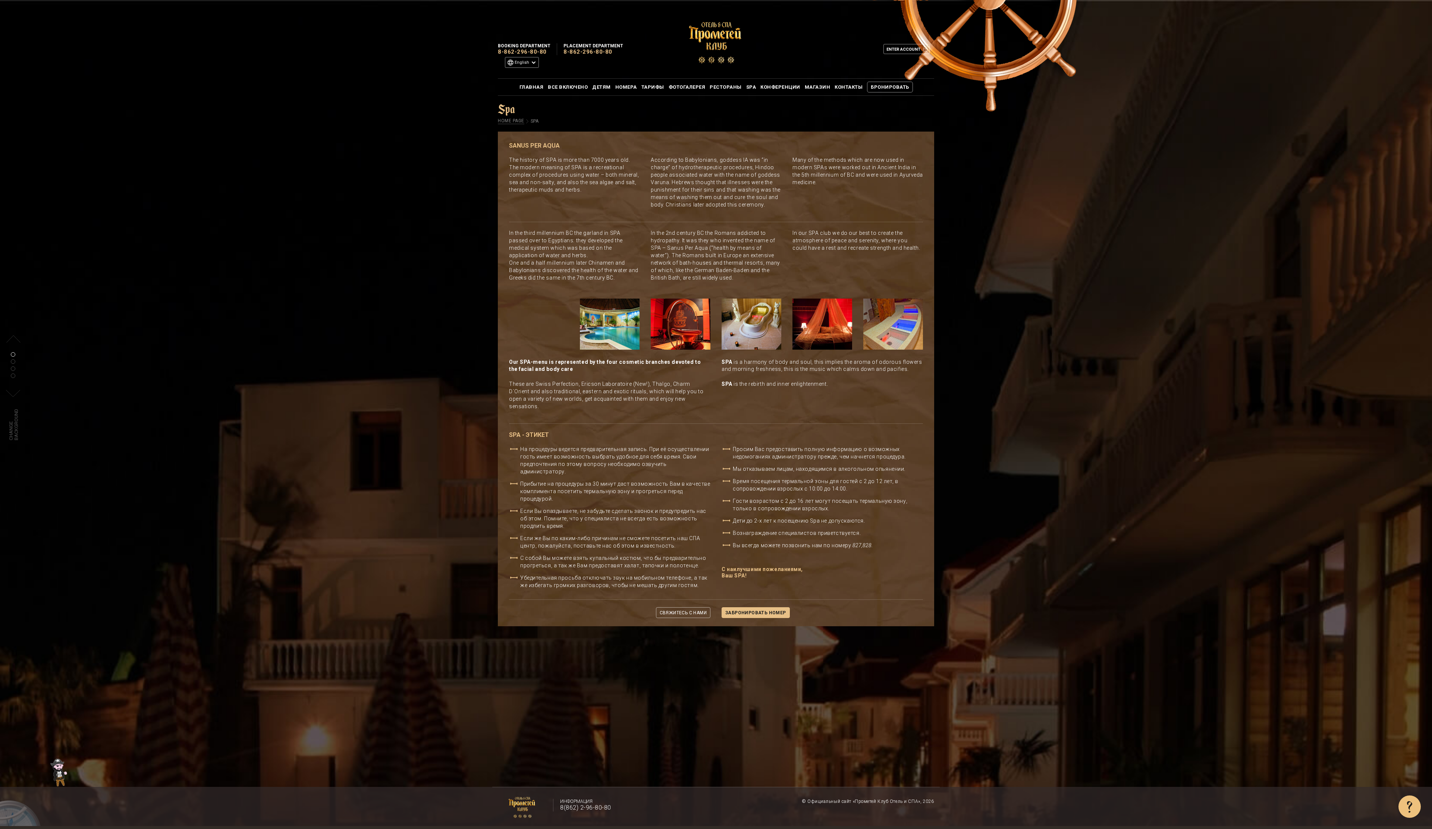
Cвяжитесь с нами (683, 612)
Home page (511, 120)
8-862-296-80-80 (522, 51)
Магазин (817, 87)
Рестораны (726, 87)
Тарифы (652, 87)
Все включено (568, 87)
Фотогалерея (687, 87)
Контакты (849, 87)
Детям (601, 87)
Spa (751, 87)
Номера (626, 87)
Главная (531, 87)
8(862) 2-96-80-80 (585, 807)
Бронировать (890, 87)
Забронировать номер (755, 612)
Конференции (780, 87)
